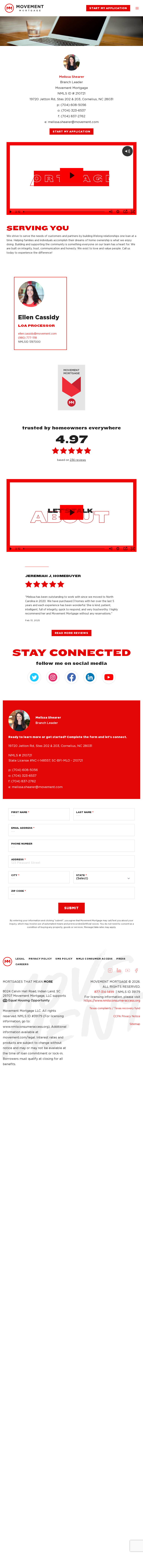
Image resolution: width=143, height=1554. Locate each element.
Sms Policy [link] (63, 958)
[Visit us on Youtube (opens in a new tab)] (127, 970)
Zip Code (17, 891)
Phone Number (21, 843)
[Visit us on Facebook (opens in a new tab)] (136, 970)
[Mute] (110, 212)
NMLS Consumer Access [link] (94, 958)
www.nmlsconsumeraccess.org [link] (25, 1026)
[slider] (64, 212)
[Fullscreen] (132, 212)
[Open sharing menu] (125, 212)
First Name (19, 812)
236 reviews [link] (78, 459)
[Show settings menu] (118, 212)
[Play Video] (10, 212)
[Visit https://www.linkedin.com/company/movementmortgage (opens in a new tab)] (90, 677)
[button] (137, 8)
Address (17, 859)
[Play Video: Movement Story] (71, 512)
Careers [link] (22, 964)
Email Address (21, 828)
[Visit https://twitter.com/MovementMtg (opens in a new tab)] (34, 677)
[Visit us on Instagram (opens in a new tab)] (110, 970)
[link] (24, 8)
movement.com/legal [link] (19, 1037)
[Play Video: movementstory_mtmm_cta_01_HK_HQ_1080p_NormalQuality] (71, 175)
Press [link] (120, 958)
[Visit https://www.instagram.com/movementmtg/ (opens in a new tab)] (52, 677)
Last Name (83, 812)
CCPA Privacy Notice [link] (126, 1016)
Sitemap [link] (135, 1024)
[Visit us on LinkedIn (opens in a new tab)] (119, 970)
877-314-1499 (104, 992)
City (14, 875)
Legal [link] (20, 958)
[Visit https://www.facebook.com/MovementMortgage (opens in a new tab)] (71, 677)
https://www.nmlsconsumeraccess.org (112, 1000)
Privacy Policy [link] (40, 958)
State (80, 875)
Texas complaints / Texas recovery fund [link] (114, 1008)
